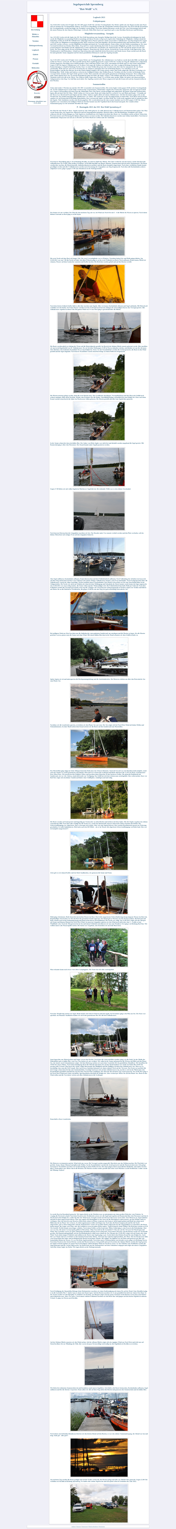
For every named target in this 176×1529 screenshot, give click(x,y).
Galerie (35, 54)
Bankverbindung (93, 1526)
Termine (35, 41)
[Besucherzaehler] (37, 97)
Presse (35, 59)
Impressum (85, 1526)
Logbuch (35, 50)
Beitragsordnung (36, 45)
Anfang (74, 1526)
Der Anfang (35, 30)
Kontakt (35, 63)
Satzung (78, 1526)
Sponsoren (102, 1526)
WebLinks (35, 68)
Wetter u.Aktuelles (35, 35)
